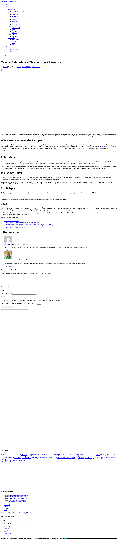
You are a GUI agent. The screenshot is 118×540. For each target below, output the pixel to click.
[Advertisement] (56, 476)
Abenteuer (8, 454)
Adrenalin (14, 454)
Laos (13, 18)
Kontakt (10, 51)
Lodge (5, 457)
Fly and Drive (66, 454)
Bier (34, 455)
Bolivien (14, 41)
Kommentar (5, 287)
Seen (59, 457)
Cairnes (101, 146)
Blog (5, 6)
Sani (54, 457)
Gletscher (72, 454)
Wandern (4, 460)
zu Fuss (23, 460)
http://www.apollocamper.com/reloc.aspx (16, 227)
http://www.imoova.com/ (11, 221)
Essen (60, 454)
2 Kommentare (36, 67)
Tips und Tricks (12, 9)
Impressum (11, 53)
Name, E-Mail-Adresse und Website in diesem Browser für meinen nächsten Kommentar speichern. (32, 300)
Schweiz (14, 33)
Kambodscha (15, 16)
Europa (10, 26)
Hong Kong (15, 14)
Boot (37, 455)
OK (65, 538)
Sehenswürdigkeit (68, 457)
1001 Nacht (3, 454)
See (56, 457)
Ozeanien (11, 34)
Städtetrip (89, 457)
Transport (112, 457)
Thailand (14, 23)
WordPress (29, 513)
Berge (31, 455)
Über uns (10, 48)
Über (5, 46)
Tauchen (96, 457)
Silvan (5, 67)
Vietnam (14, 24)
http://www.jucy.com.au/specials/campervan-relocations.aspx (22, 222)
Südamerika (11, 38)
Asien (10, 13)
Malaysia (14, 19)
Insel (98, 454)
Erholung (56, 455)
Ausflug (25, 454)
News (10, 8)
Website (3, 297)
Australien (15, 36)
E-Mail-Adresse (6, 293)
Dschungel (43, 455)
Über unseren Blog (13, 49)
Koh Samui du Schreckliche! (20, 495)
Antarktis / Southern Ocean (16, 11)
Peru (13, 44)
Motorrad (11, 458)
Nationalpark (19, 457)
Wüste (19, 460)
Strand (81, 457)
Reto (5, 501)
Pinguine (38, 458)
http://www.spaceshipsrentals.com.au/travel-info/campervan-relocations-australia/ (27, 224)
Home (6, 4)
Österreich (15, 31)
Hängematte (92, 454)
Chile (13, 43)
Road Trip (49, 457)
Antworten (7, 250)
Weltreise (15, 460)
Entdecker (49, 454)
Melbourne (92, 146)
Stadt (76, 457)
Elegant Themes (13, 513)
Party (33, 457)
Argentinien (15, 39)
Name (3, 290)
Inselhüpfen (104, 455)
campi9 (6, 244)
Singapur (14, 21)
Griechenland (16, 28)
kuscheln (111, 454)
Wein (10, 460)
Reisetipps (44, 457)
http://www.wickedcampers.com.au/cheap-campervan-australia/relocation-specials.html (29, 226)
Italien (13, 29)
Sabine (6, 260)
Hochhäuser (86, 454)
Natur (28, 457)
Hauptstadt (79, 455)
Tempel (101, 458)
